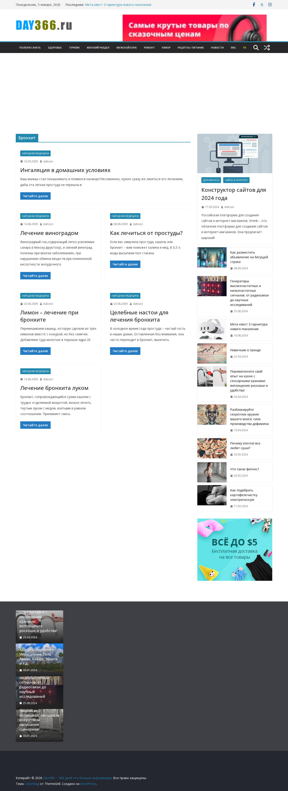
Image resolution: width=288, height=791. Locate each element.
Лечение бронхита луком (54, 387)
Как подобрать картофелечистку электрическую (243, 495)
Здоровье (55, 47)
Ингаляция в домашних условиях (65, 170)
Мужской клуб (127, 47)
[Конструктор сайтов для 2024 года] (234, 153)
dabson (48, 161)
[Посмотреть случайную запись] (266, 47)
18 (244, 47)
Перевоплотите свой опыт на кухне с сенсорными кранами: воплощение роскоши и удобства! (249, 380)
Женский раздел (98, 47)
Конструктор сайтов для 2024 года (233, 193)
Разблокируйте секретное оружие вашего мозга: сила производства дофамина (249, 416)
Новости (217, 47)
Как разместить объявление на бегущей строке (249, 257)
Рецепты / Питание (191, 47)
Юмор (166, 47)
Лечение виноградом (49, 232)
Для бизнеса (211, 180)
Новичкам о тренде (245, 350)
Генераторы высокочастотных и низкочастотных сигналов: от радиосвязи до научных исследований (249, 293)
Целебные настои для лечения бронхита (139, 316)
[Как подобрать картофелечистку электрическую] (212, 498)
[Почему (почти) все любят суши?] (212, 449)
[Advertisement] (144, 100)
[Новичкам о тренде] (212, 353)
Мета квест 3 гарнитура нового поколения (118, 4)
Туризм (74, 47)
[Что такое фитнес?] (212, 472)
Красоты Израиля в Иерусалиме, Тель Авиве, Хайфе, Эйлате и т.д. (38, 656)
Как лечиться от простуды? (146, 232)
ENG (233, 47)
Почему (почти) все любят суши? (245, 445)
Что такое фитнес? (244, 469)
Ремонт (149, 47)
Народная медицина (35, 153)
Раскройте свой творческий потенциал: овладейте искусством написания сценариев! (39, 718)
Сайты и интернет (236, 180)
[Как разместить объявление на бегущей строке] (212, 260)
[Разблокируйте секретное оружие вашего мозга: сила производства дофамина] (212, 419)
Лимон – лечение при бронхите (49, 316)
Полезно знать (30, 47)
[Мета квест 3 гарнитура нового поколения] (212, 330)
